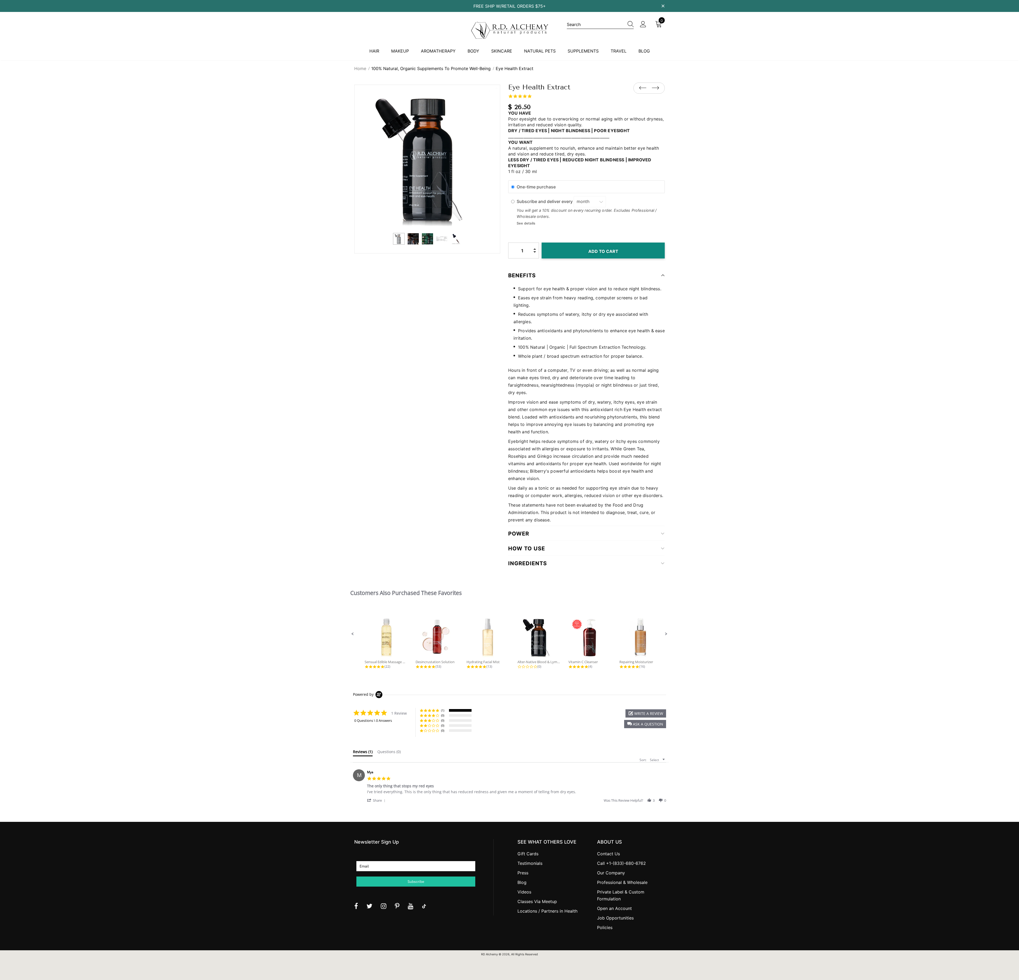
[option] (427, 158)
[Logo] (509, 30)
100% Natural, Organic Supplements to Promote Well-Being (431, 68)
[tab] (363, 752)
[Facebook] (356, 906)
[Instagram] (383, 906)
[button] (352, 634)
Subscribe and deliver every (545, 201)
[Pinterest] (397, 906)
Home (360, 68)
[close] (663, 5)
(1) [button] (442, 710)
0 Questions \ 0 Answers (373, 720)
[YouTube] (410, 906)
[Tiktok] (424, 906)
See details (526, 223)
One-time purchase (536, 186)
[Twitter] (369, 906)
